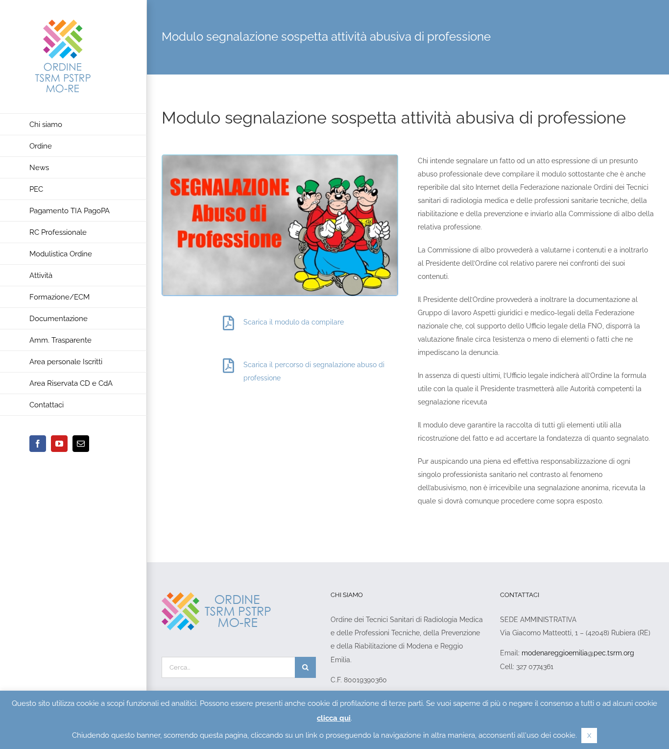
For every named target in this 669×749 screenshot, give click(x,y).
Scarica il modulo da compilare (293, 322)
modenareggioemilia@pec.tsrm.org (578, 653)
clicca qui (334, 718)
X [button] (589, 735)
